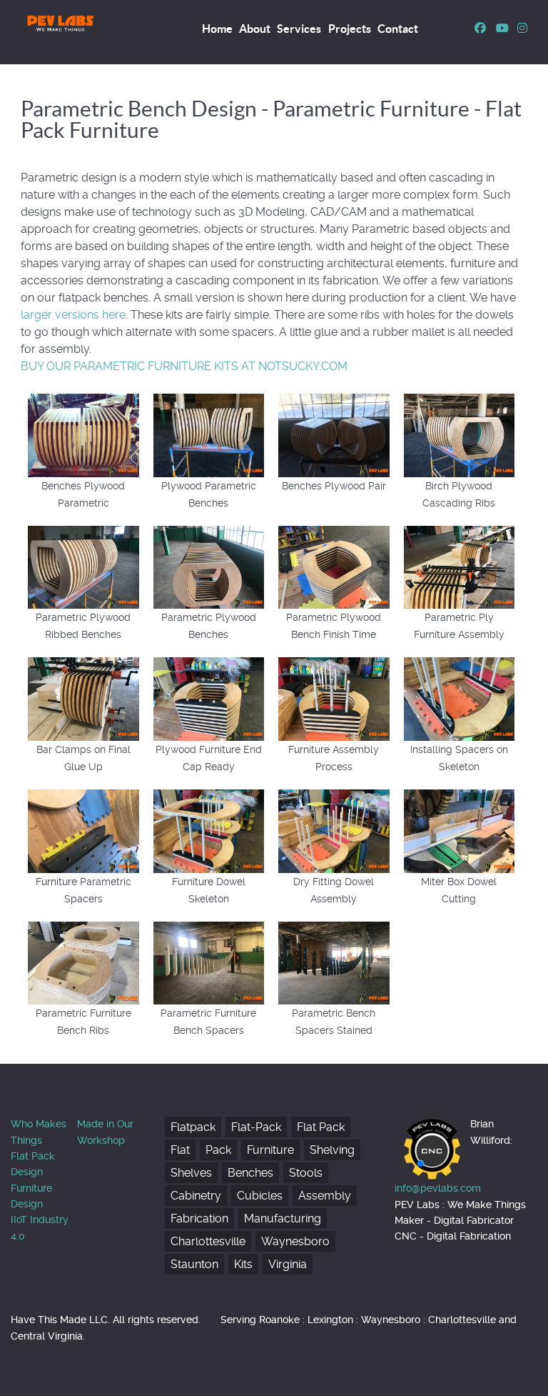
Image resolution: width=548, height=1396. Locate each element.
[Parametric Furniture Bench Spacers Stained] (334, 962)
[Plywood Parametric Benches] (209, 434)
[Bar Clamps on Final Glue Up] (83, 698)
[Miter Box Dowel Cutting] (459, 830)
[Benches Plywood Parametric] (83, 434)
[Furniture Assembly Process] (334, 698)
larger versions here (73, 314)
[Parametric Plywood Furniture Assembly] (459, 566)
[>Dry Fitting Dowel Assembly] (334, 830)
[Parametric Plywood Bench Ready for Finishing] (334, 566)
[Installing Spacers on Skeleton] (459, 698)
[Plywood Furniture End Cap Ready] (209, 698)
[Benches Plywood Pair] (334, 434)
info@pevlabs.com (438, 1188)
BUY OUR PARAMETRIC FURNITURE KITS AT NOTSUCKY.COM (184, 366)
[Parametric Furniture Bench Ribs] (83, 962)
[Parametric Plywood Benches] (209, 566)
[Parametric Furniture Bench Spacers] (209, 962)
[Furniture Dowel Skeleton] (209, 830)
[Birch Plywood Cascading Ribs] (459, 434)
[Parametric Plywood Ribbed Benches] (83, 566)
